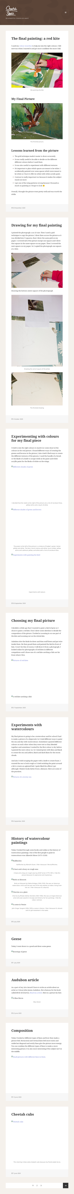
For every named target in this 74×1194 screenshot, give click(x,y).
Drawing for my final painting (36, 225)
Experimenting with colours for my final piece (35, 438)
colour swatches (25, 46)
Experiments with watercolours (26, 727)
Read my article (36, 993)
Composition (22, 1030)
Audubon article (25, 980)
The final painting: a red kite (35, 38)
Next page (65, 1185)
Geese (16, 939)
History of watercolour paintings (30, 840)
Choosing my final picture (33, 620)
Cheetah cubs (22, 1114)
